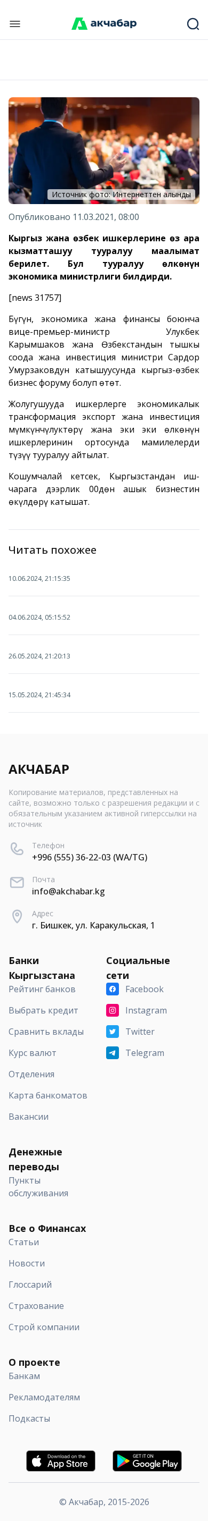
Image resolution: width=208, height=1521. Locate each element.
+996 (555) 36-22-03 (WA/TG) (89, 857)
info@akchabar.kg (68, 891)
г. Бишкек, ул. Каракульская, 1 (93, 925)
